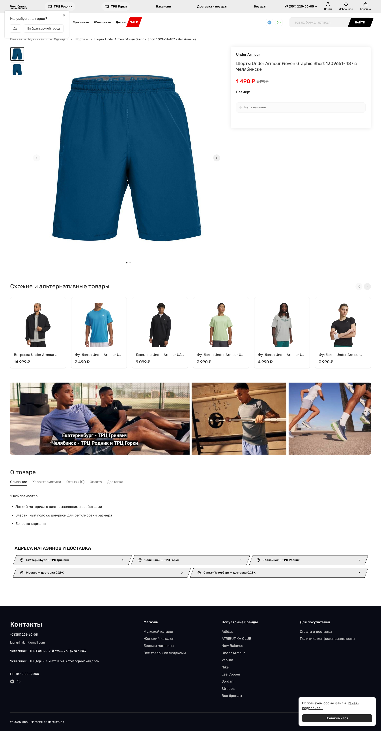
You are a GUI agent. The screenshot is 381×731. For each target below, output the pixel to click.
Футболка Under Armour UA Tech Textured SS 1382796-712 (220, 355)
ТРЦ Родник (63, 6)
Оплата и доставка (316, 631)
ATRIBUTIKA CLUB (236, 639)
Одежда (59, 39)
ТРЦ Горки (119, 6)
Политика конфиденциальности (327, 639)
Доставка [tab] (115, 482)
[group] (127, 158)
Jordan (227, 681)
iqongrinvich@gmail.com (27, 642)
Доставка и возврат (212, 6)
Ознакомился (337, 718)
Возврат (260, 6)
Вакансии (163, 6)
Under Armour (248, 54)
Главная (16, 39)
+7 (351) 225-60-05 (299, 6)
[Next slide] (216, 157)
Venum (227, 660)
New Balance (232, 646)
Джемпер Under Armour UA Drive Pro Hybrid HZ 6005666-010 (159, 355)
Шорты (80, 39)
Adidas (227, 631)
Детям (121, 22)
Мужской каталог (159, 631)
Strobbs (228, 689)
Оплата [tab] (96, 482)
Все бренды (232, 696)
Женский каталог (159, 639)
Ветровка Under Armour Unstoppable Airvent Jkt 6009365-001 (34, 355)
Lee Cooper (231, 674)
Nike (225, 667)
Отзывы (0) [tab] (75, 482)
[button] (126, 262)
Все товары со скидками (165, 653)
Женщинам (102, 22)
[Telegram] (269, 22)
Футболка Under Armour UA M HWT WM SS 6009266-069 (281, 355)
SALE (134, 22)
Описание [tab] (18, 482)
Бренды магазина (159, 646)
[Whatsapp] (278, 22)
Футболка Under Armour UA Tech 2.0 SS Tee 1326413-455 (98, 355)
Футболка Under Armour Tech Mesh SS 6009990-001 (342, 355)
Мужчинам (81, 22)
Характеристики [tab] (46, 482)
